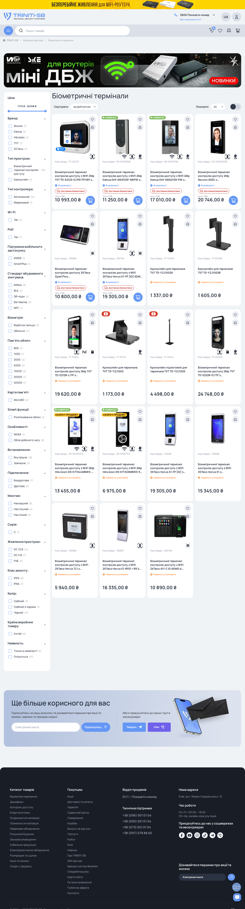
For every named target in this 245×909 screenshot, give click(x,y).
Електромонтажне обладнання (29, 850)
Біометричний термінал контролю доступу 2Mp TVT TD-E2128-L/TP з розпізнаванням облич (73, 371)
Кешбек (72, 823)
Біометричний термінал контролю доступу (26, 170)
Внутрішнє (20, 457)
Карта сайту (75, 877)
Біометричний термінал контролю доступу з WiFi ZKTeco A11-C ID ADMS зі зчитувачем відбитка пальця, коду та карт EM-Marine (169, 565)
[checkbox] (27, 126)
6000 (17, 365)
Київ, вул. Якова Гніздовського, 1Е (200, 796)
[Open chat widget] (237, 897)
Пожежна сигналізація (24, 823)
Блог (70, 845)
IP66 (17, 584)
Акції (70, 796)
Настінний (20, 515)
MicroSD (19, 400)
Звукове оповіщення (23, 839)
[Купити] (90, 200)
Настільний (21, 509)
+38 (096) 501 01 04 (136, 815)
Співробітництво (78, 871)
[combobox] (72, 30)
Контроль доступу (33, 40)
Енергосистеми (20, 812)
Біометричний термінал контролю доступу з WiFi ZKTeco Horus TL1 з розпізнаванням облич (71, 565)
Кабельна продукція (23, 845)
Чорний (18, 612)
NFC (16, 308)
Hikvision (19, 137)
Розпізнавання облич (27, 417)
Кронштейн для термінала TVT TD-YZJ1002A (167, 270)
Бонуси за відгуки (78, 828)
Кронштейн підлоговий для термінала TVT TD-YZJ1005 (168, 369)
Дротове (19, 486)
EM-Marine (20, 302)
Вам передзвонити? (190, 19)
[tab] (27, 119)
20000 (18, 377)
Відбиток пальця (24, 325)
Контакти (73, 893)
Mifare (18, 285)
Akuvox (18, 126)
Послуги (72, 834)
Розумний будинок (22, 834)
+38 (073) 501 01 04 (136, 827)
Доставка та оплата (80, 802)
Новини (72, 850)
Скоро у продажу (21, 866)
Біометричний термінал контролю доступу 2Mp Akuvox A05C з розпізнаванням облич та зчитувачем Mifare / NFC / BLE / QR (217, 176)
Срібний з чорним (25, 607)
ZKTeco (18, 149)
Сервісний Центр (78, 812)
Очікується (21, 656)
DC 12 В (18, 549)
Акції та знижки (19, 861)
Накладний (21, 503)
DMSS (17, 258)
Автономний (21, 197)
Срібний (19, 601)
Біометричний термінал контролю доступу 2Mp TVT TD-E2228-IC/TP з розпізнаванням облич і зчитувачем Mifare (216, 371)
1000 (17, 354)
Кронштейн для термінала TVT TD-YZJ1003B (215, 270)
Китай (17, 633)
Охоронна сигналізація (24, 818)
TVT (16, 143)
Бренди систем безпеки (82, 866)
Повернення (75, 818)
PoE (16, 561)
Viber (156, 727)
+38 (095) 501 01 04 (136, 821)
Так (16, 220)
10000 (18, 371)
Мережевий (21, 202)
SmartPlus (20, 264)
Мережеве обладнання (24, 828)
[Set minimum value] (45, 111)
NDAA (17, 434)
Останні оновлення (79, 882)
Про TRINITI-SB (76, 855)
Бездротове (21, 480)
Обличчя (19, 331)
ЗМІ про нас (74, 861)
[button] (220, 30)
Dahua (18, 131)
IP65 (16, 578)
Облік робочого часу (27, 440)
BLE (16, 290)
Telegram (132, 727)
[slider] (27, 111)
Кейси (71, 839)
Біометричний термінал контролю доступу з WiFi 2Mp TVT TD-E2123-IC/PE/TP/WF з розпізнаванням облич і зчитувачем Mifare (74, 176)
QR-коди (19, 296)
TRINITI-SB (12, 40)
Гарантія (72, 807)
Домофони (16, 802)
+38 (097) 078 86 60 (137, 833)
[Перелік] (238, 106)
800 (16, 348)
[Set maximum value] (9, 111)
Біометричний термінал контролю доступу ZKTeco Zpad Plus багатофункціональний (72, 272)
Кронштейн (21, 179)
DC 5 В (18, 555)
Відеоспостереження (23, 796)
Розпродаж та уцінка (23, 855)
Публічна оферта (78, 887)
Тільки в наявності (25, 651)
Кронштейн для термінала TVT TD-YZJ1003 (120, 369)
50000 (18, 382)
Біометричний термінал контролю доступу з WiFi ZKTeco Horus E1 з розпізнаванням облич (214, 468)
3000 (17, 359)
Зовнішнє (20, 463)
